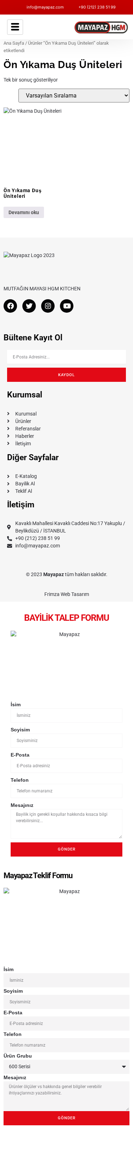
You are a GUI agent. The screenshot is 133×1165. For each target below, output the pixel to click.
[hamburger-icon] (15, 27)
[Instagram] (48, 306)
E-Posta (20, 755)
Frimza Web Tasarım (66, 594)
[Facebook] (10, 306)
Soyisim (20, 729)
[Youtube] (66, 306)
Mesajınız (22, 805)
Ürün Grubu (18, 1056)
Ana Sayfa (14, 43)
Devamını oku (24, 212)
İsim (16, 704)
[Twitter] (29, 306)
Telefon (20, 780)
